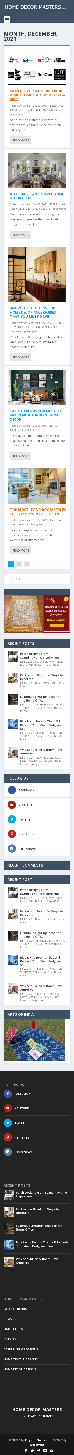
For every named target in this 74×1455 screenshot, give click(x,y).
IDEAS (53, 204)
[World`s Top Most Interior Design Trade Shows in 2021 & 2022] (37, 67)
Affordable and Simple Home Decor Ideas (37, 196)
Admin (26, 106)
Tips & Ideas (52, 664)
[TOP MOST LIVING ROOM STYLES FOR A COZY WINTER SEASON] (37, 485)
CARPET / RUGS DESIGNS (21, 1349)
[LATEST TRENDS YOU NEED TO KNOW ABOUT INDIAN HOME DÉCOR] (37, 387)
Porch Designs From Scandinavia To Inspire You (39, 655)
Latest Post (56, 106)
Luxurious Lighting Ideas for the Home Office (40, 698)
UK (23, 1416)
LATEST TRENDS (19, 524)
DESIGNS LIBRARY (44, 661)
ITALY (32, 1416)
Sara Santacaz (30, 323)
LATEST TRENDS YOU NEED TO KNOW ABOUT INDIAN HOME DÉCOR (35, 415)
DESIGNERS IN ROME (46, 704)
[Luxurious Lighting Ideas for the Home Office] (13, 699)
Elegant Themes (36, 1440)
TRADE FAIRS (17, 110)
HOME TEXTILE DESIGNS (21, 1359)
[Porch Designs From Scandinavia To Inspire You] (13, 656)
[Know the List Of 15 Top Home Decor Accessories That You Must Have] (37, 274)
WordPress (37, 1444)
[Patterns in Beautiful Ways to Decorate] (13, 678)
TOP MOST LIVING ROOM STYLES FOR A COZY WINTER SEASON (38, 511)
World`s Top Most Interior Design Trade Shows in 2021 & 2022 (37, 95)
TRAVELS (10, 1339)
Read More (20, 140)
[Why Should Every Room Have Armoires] (13, 752)
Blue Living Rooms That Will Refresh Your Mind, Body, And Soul (41, 725)
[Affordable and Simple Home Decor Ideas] (37, 170)
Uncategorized (36, 764)
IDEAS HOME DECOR (21, 327)
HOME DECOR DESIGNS (20, 1369)
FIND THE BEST (43, 757)
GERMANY (46, 1416)
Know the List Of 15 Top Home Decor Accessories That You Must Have (33, 312)
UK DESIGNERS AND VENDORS (42, 110)
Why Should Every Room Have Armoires (41, 751)
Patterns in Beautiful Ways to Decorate (41, 677)
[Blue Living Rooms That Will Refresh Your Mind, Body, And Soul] (13, 724)
